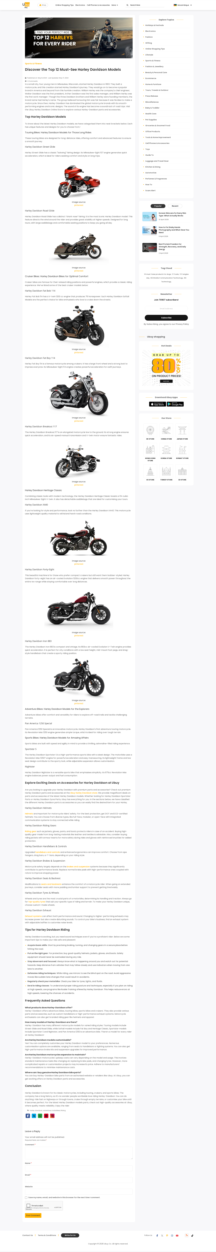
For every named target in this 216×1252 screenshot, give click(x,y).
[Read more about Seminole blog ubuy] (26, 5)
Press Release (151, 96)
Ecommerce (150, 78)
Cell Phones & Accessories (98, 5)
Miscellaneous (152, 102)
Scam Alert (150, 190)
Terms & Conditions (47, 1235)
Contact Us (27, 1235)
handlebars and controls (47, 852)
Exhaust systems (33, 916)
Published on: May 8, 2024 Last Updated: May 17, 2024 (47, 78)
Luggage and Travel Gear (157, 161)
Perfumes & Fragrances (156, 178)
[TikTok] (192, 1235)
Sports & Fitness (33, 63)
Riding (63, 1110)
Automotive (150, 172)
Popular (158, 206)
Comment (30, 1144)
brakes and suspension (78, 866)
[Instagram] (172, 1235)
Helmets (29, 813)
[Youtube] (177, 1235)
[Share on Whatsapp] (40, 1116)
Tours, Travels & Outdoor (156, 90)
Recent (175, 206)
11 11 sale (175, 274)
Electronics (80, 5)
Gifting (148, 43)
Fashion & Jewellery (154, 66)
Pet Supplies (151, 119)
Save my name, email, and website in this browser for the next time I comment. (64, 1197)
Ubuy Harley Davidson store (83, 793)
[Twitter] (162, 1235)
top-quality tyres (36, 901)
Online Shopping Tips (64, 5)
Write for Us (70, 1235)
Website (29, 1186)
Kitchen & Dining (152, 167)
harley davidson (36, 1110)
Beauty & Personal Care (156, 72)
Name (28, 1163)
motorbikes (56, 1110)
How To (148, 184)
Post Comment (33, 1215)
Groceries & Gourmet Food (157, 125)
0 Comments (32, 81)
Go (127, 5)
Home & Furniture (153, 84)
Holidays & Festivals (154, 25)
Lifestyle (149, 55)
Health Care (150, 113)
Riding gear (30, 831)
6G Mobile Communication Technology (166, 278)
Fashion (149, 37)
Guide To (149, 155)
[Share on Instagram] (52, 1116)
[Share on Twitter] (34, 1116)
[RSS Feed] (187, 1235)
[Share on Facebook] (28, 1116)
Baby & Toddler (152, 108)
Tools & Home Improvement (158, 137)
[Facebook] (157, 1235)
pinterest (78, 205)
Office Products (152, 131)
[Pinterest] (167, 1235)
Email (28, 1175)
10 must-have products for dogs (157, 274)
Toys (147, 149)
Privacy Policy (182, 324)
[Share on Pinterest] (46, 1116)
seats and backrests (51, 884)
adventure (47, 1110)
